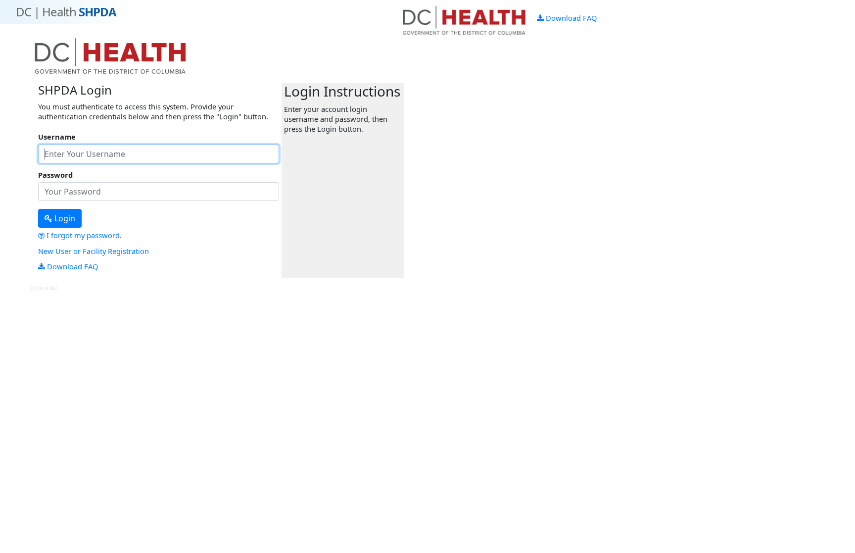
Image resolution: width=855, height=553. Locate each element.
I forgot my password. (83, 235)
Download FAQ (570, 18)
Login (63, 218)
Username (57, 137)
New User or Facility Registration (93, 251)
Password (55, 175)
